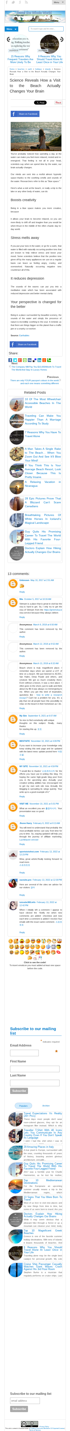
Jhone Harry (25, 823)
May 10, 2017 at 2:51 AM (42, 580)
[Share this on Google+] (20, 360)
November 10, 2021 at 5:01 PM (44, 804)
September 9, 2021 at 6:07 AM (42, 716)
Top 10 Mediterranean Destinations (43, 1181)
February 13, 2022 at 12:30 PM (47, 880)
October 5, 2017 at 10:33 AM (37, 599)
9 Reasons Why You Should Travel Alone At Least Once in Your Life (49, 59)
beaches (21, 69)
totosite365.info (27, 902)
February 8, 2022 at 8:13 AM (46, 823)
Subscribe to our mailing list (30, 1393)
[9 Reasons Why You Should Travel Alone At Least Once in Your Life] (15, 1253)
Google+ (20, 2)
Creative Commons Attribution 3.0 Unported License (47, 1428)
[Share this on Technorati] (49, 360)
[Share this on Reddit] (44, 360)
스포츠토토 (24, 865)
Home (12, 69)
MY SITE (23, 766)
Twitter (13, 2)
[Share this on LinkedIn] (39, 360)
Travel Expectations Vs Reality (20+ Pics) (43, 1114)
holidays (38, 69)
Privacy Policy (44, 1426)
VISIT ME (23, 804)
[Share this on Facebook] (10, 360)
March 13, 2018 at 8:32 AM (46, 663)
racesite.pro (25, 880)
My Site (23, 716)
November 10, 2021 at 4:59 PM (43, 766)
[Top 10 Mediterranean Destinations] (15, 1186)
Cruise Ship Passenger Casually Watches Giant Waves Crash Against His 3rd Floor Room (43, 1267)
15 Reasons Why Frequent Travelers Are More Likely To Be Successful (20, 61)
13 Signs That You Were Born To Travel (43, 1198)
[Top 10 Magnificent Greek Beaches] (15, 1237)
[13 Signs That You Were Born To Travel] (15, 1203)
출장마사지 (51, 808)
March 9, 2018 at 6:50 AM (45, 624)
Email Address (34, 1046)
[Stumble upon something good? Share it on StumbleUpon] (25, 360)
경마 (33, 887)
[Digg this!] (30, 360)
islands (48, 69)
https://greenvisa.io (53, 610)
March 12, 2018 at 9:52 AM (46, 644)
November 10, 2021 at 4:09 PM (45, 741)
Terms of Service (34, 1430)
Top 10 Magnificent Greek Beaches (43, 1232)
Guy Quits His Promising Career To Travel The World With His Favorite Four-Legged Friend (43, 1166)
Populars (23, 1106)
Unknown (24, 580)
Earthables (24, 335)
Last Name (18, 1075)
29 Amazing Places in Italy (39, 1146)
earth (30, 69)
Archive (46, 1105)
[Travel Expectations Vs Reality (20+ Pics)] (15, 1119)
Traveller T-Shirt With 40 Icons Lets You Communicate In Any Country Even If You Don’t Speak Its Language (43, 1134)
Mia (21, 599)
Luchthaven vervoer (28, 840)
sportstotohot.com (29, 851)
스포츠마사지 (48, 771)
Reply (22, 592)
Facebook (7, 2)
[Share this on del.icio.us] (34, 360)
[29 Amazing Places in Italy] (15, 1153)
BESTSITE (24, 741)
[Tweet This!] (15, 360)
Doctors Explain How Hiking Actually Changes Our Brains (43, 1215)
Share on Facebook (28, 114)
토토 (40, 729)
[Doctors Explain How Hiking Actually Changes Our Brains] (15, 1220)
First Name (18, 1061)
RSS (26, 2)
